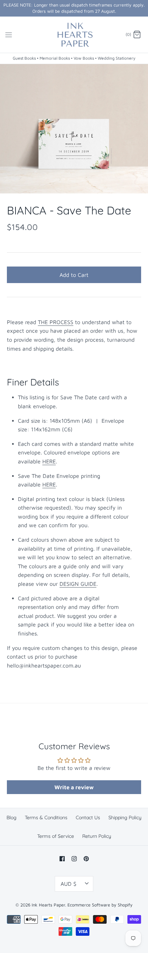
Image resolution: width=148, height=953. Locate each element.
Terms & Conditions (46, 817)
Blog (12, 817)
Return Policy (96, 836)
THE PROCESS (55, 322)
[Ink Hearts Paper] (74, 35)
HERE (49, 461)
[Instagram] (74, 858)
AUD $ (68, 884)
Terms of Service (55, 836)
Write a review (74, 787)
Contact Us (88, 817)
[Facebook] (62, 858)
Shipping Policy (124, 817)
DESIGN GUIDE (78, 584)
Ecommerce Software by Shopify (100, 904)
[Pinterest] (86, 858)
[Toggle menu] (8, 34)
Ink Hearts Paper (48, 904)
